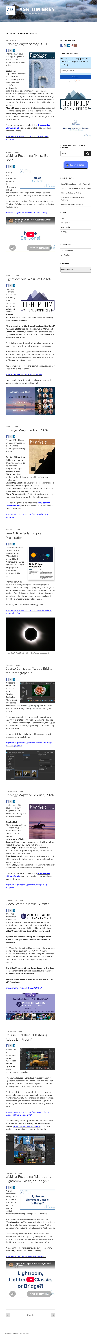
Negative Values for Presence (71, 204)
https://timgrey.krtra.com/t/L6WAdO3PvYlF (25, 988)
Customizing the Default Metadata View (75, 188)
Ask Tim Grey (37, 9)
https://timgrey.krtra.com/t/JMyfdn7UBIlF (24, 374)
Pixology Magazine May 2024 (26, 44)
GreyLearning (65, 227)
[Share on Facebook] (7, 50)
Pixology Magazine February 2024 (29, 795)
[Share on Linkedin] (14, 50)
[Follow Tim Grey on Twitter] (65, 45)
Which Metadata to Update (70, 193)
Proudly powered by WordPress (17, 1333)
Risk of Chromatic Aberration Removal (75, 184)
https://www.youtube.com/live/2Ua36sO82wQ (26, 213)
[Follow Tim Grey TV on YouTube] (72, 45)
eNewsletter (65, 223)
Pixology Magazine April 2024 (26, 430)
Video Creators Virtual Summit (27, 904)
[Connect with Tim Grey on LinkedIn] (68, 45)
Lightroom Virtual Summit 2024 (28, 279)
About (62, 218)
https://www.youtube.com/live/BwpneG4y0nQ (26, 1256)
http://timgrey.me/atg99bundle (26, 1126)
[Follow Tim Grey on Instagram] (75, 45)
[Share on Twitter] (10, 50)
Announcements (66, 251)
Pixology (63, 232)
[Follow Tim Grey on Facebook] (61, 45)
